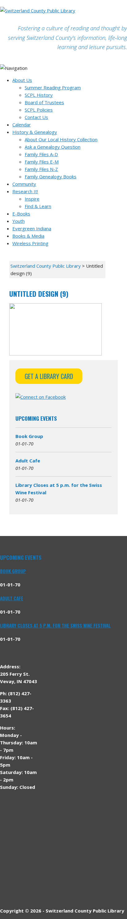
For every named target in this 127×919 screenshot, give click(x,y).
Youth (18, 221)
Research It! (25, 191)
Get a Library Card (49, 376)
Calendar (21, 124)
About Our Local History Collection (61, 139)
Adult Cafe (27, 460)
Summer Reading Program (53, 87)
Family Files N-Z (41, 169)
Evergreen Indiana (31, 228)
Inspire (32, 199)
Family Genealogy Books (50, 176)
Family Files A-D (41, 154)
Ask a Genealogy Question (52, 147)
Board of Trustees (44, 102)
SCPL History (39, 95)
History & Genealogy (34, 132)
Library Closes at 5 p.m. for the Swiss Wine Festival (55, 625)
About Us (22, 80)
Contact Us (36, 117)
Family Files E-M (42, 162)
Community (24, 184)
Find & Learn (38, 206)
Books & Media (28, 236)
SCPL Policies (39, 110)
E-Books (21, 214)
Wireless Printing (30, 243)
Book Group (29, 436)
